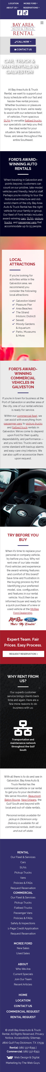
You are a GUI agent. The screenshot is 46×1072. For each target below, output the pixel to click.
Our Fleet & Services (23, 850)
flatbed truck (20, 427)
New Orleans (28, 792)
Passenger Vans (23, 906)
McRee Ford (30, 3)
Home (23, 988)
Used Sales (23, 946)
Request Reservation (23, 654)
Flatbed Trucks (23, 900)
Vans (23, 870)
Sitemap (35, 1030)
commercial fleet (27, 415)
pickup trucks (34, 423)
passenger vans (27, 222)
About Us (12, 8)
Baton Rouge (12, 792)
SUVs (7, 120)
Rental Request (23, 1010)
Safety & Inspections (23, 916)
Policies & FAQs (23, 875)
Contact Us (23, 999)
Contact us (24, 49)
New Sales (23, 941)
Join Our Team (23, 972)
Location (13, 3)
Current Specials (23, 967)
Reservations (30, 8)
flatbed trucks (33, 120)
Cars (23, 855)
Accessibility (21, 1030)
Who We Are (23, 962)
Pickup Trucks (23, 865)
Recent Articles (23, 977)
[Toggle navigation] (42, 22)
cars (23, 218)
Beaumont (34, 789)
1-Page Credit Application (23, 921)
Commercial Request (23, 1004)
